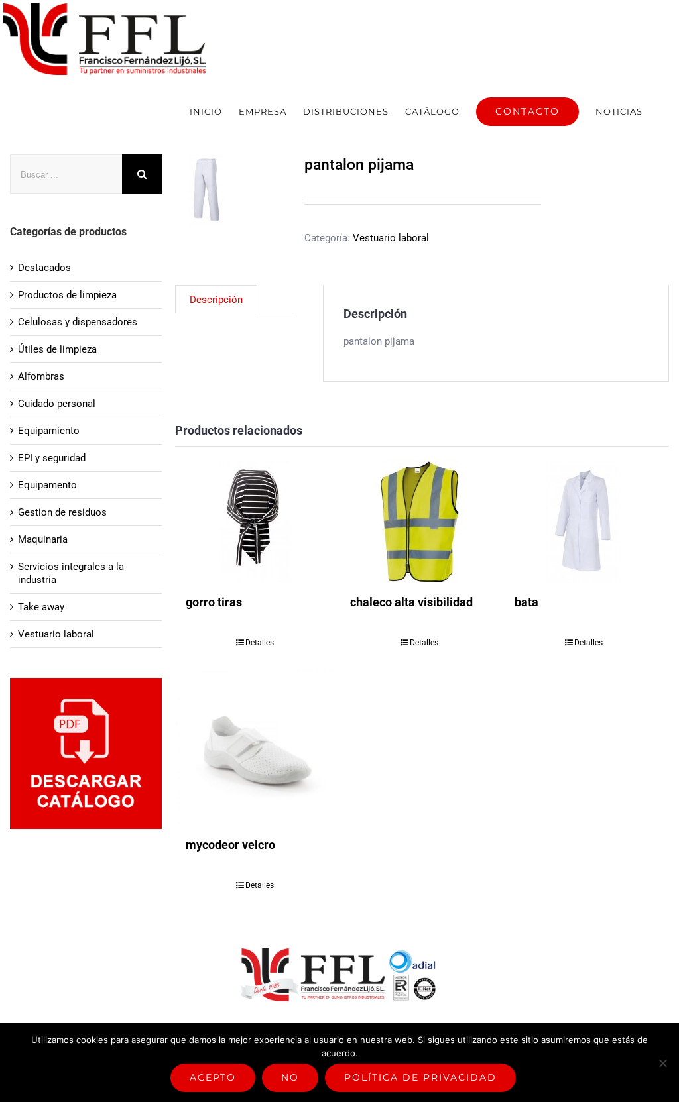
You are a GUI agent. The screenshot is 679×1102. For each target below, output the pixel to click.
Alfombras (41, 376)
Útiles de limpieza (57, 349)
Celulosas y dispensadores (77, 322)
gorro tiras (214, 602)
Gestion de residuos (62, 512)
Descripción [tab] (216, 299)
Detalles (259, 642)
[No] (662, 1063)
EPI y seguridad (52, 458)
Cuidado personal (56, 404)
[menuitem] (206, 111)
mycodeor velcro (230, 845)
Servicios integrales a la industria (71, 573)
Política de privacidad (420, 1077)
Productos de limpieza (67, 295)
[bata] (584, 522)
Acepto (213, 1077)
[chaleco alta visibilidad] (419, 522)
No (290, 1077)
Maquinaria (43, 539)
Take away (41, 607)
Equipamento (47, 485)
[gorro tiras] (255, 522)
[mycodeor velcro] (255, 747)
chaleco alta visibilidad (411, 602)
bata (526, 602)
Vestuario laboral (391, 238)
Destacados (44, 268)
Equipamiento (49, 431)
